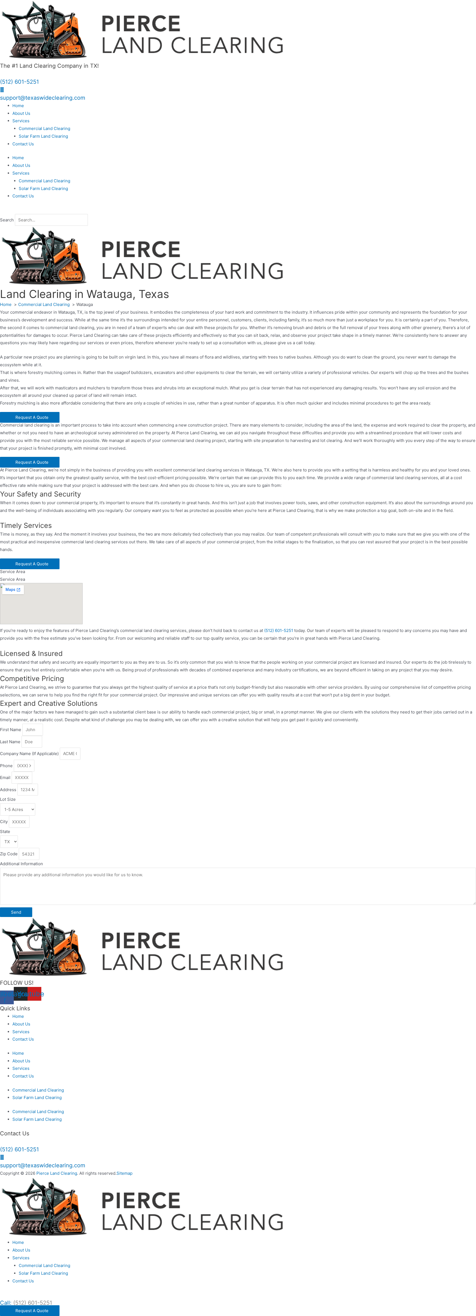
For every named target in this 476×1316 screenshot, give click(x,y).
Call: (26, 1302)
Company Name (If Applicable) (30, 753)
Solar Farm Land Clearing (43, 136)
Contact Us (23, 143)
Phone (7, 765)
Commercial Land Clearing (44, 128)
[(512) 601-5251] (1, 73)
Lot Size (8, 799)
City (4, 821)
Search (7, 220)
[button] (238, 210)
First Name (11, 729)
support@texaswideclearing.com (42, 97)
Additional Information (21, 863)
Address (8, 789)
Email (6, 777)
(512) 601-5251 (19, 81)
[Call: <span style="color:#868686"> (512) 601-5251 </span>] (1, 1294)
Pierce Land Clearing (56, 1173)
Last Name (10, 741)
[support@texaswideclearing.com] (2, 89)
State (5, 831)
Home (18, 105)
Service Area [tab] (12, 571)
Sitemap (124, 1173)
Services (20, 120)
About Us (21, 113)
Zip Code (9, 854)
